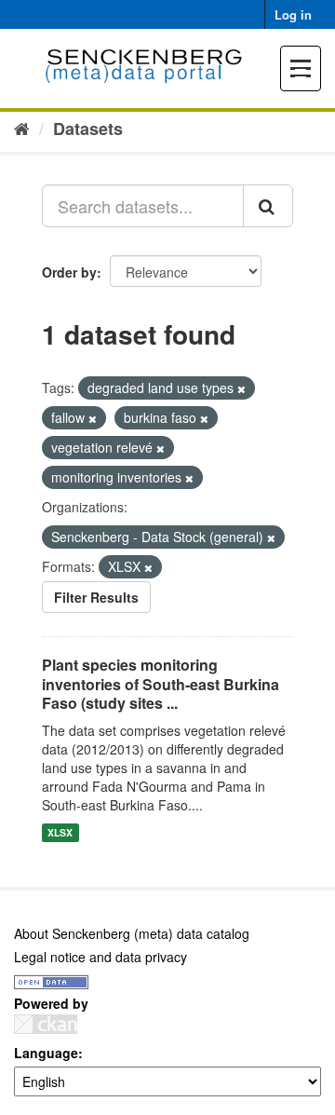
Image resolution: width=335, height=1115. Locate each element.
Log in (293, 14)
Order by (69, 272)
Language (46, 1052)
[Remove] (241, 388)
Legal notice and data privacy (100, 956)
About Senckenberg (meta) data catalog (131, 933)
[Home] (22, 128)
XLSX (60, 832)
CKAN (45, 1024)
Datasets (88, 128)
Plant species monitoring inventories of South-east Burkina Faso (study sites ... (160, 684)
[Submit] (268, 205)
